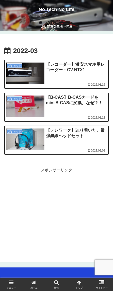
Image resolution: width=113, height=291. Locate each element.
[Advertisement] (56, 210)
